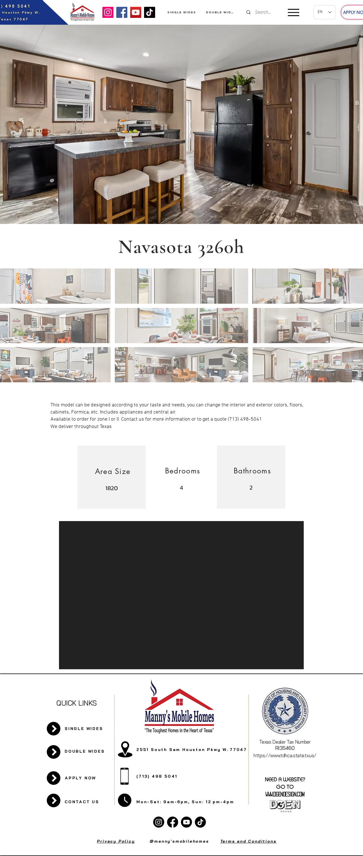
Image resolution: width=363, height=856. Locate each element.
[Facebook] (121, 12)
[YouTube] (135, 12)
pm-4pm (223, 801)
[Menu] (293, 12)
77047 (238, 749)
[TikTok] (149, 12)
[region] (111, 477)
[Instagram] (107, 12)
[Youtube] (186, 822)
